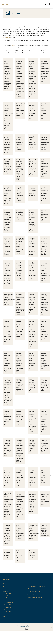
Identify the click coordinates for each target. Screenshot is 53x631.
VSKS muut (8, 607)
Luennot (5, 619)
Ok (26, 628)
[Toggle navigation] (49, 4)
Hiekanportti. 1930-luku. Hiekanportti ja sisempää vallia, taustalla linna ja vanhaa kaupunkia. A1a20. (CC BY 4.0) (45, 194)
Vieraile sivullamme (32, 595)
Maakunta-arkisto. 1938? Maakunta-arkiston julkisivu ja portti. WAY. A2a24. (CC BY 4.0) (45, 384)
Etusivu (4, 586)
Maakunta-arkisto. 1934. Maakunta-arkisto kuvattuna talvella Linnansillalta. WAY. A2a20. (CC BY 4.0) (45, 360)
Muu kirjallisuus (9, 602)
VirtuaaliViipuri (6, 37)
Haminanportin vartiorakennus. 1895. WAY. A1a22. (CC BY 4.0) (19, 214)
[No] (51, 627)
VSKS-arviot (8, 604)
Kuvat (4, 616)
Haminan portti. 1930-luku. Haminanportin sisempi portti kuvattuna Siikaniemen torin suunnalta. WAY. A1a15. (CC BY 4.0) (32, 166)
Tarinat (4, 589)
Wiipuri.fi (6, 579)
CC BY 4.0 (14, 45)
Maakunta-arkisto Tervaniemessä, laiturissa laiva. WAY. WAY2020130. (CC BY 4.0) (19, 555)
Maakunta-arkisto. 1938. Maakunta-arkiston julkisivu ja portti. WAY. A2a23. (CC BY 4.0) (32, 384)
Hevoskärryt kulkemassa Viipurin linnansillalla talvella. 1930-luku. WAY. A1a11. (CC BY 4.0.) (32, 141)
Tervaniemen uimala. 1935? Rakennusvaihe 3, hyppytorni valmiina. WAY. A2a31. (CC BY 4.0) (32, 445)
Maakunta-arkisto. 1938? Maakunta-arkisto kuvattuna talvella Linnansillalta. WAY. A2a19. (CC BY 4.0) (32, 360)
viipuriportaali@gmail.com (34, 591)
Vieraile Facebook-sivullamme (35, 597)
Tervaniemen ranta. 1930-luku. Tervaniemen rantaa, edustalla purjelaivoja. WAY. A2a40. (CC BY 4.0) (45, 498)
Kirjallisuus (5, 591)
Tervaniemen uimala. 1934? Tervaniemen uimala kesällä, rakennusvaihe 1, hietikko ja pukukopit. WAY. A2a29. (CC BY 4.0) (7, 447)
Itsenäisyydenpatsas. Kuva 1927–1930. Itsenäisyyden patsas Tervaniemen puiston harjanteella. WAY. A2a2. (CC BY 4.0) (21, 245)
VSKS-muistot (9, 614)
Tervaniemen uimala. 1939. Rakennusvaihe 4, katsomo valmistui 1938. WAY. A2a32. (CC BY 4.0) (45, 445)
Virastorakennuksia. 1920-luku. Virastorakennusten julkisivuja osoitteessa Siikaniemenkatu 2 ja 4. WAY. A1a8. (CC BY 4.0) (45, 110)
